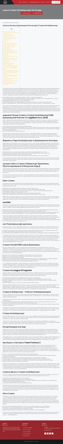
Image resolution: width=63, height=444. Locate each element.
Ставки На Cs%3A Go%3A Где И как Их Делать (10, 68)
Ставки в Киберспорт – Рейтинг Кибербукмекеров (9, 47)
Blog (40, 2)
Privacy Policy (36, 441)
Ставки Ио (5, 74)
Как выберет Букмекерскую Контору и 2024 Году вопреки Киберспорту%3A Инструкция (10, 76)
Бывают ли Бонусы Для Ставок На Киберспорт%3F (10, 60)
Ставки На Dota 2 (7, 62)
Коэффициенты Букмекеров (9, 63)
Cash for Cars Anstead (27, 431)
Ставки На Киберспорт (8, 49)
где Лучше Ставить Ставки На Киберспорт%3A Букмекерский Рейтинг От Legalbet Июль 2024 (11, 33)
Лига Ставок (6, 54)
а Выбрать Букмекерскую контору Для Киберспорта (10, 57)
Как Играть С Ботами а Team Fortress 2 (10, 51)
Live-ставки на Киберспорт (8, 64)
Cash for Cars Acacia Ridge (27, 427)
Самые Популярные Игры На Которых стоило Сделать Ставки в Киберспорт (11, 66)
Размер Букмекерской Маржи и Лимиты (11, 58)
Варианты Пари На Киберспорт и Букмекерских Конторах (10, 35)
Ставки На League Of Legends (9, 45)
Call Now (57, 2)
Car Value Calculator (26, 13)
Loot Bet (5, 42)
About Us (43, 2)
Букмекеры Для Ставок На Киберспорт (11, 72)
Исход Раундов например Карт (9, 50)
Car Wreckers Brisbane (33, 2)
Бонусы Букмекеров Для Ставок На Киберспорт (10, 84)
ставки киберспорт (16, 112)
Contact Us (48, 2)
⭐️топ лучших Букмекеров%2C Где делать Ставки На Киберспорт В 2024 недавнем (11, 71)
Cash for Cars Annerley (27, 429)
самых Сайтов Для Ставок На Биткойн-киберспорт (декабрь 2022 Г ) (11, 81)
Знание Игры (6, 55)
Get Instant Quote (26, 435)
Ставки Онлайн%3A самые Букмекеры (11, 44)
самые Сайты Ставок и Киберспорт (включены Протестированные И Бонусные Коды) (10, 38)
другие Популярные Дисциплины (10, 43)
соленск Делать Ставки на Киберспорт (11, 52)
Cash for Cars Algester (27, 433)
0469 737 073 (49, 430)
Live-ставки (6, 41)
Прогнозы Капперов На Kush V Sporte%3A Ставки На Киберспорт (11, 79)
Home (20, 2)
